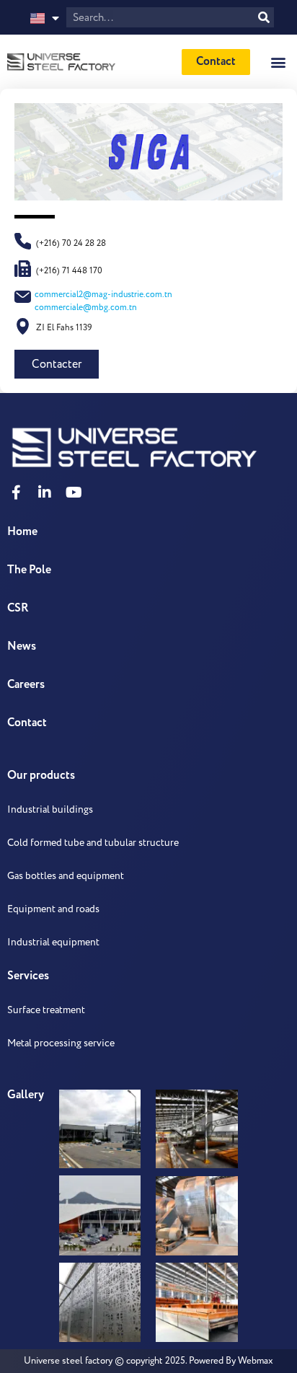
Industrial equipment (53, 942)
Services (28, 976)
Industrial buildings (50, 809)
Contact (27, 723)
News (21, 646)
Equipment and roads (53, 909)
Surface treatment (46, 1010)
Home (22, 532)
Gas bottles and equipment (65, 876)
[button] (278, 62)
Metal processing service (61, 1043)
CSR (18, 608)
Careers (26, 684)
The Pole (29, 570)
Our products (41, 775)
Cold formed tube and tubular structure (93, 842)
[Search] (264, 17)
